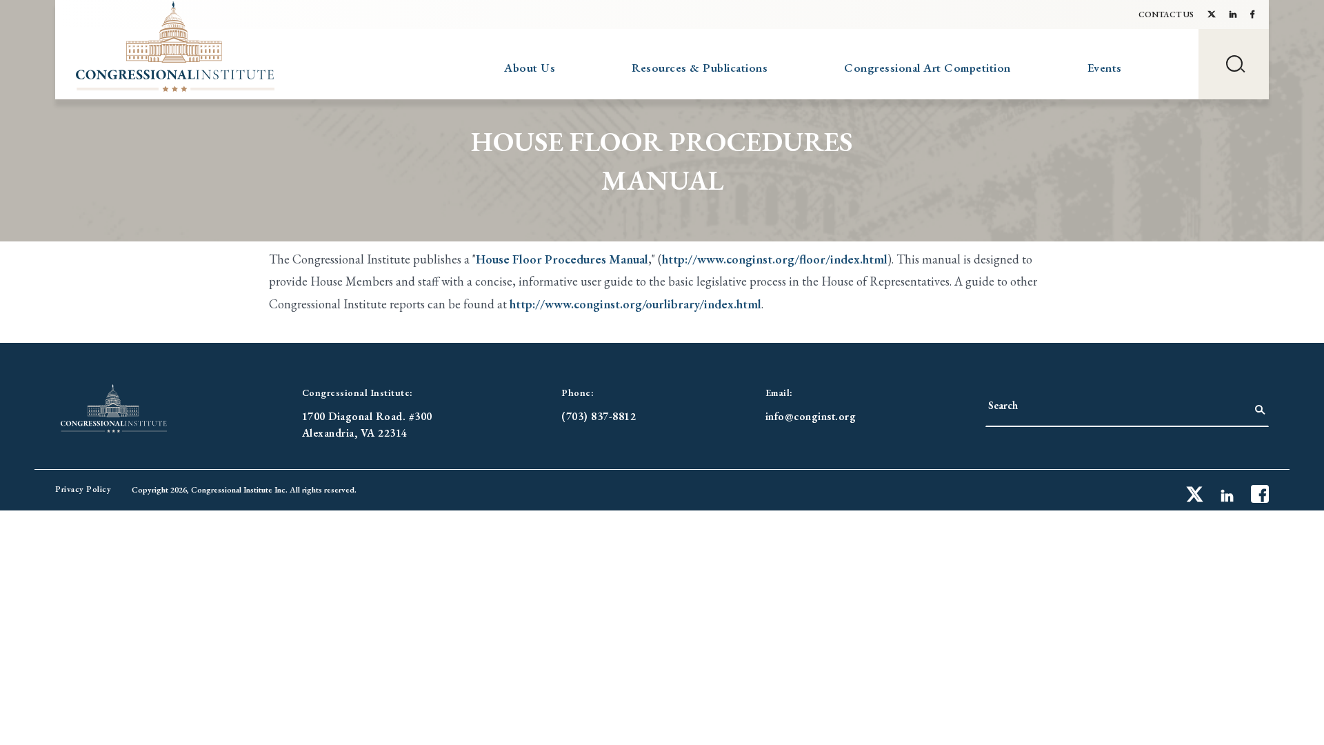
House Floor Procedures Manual (562, 259)
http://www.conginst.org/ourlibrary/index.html (635, 304)
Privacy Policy (83, 489)
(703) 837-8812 (598, 416)
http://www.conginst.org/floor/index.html (774, 259)
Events (1104, 67)
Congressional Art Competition (927, 67)
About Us (529, 67)
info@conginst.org (810, 416)
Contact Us (1166, 14)
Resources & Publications (700, 67)
